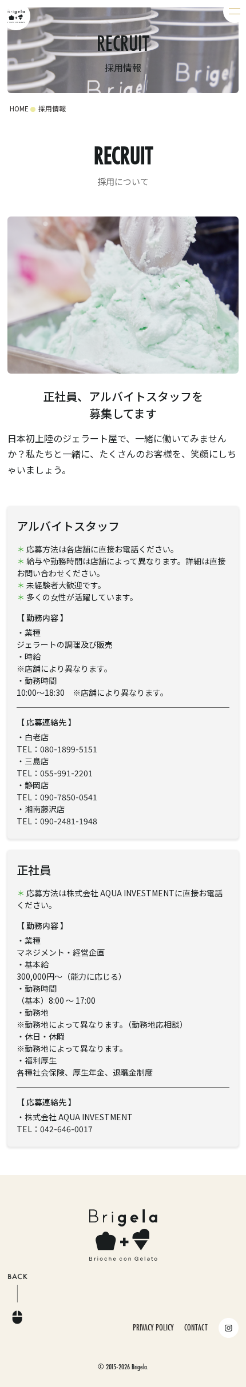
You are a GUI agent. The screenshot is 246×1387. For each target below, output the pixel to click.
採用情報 (52, 108)
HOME (19, 108)
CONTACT (196, 1327)
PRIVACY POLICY (153, 1327)
